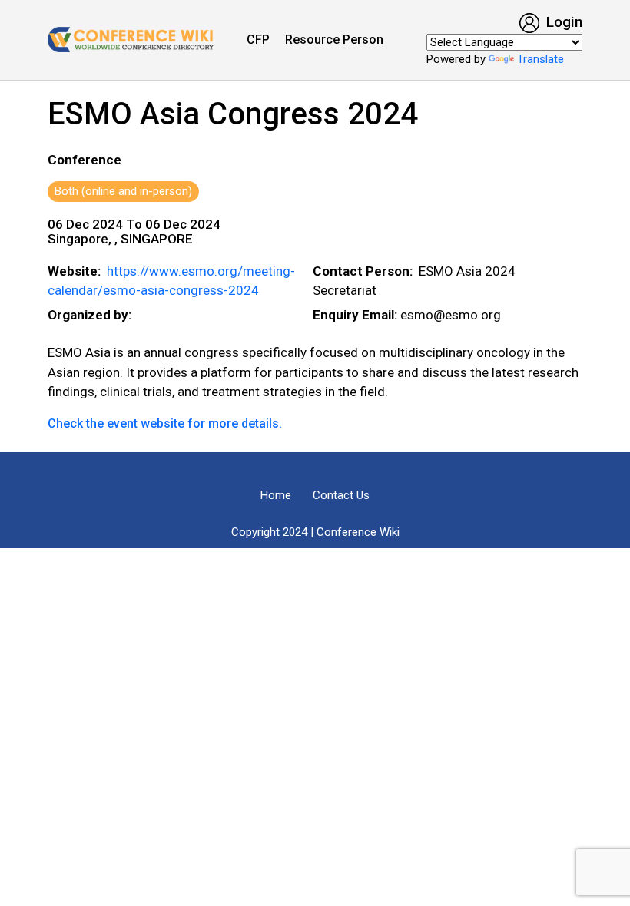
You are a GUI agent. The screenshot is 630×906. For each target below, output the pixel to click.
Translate (540, 59)
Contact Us (341, 495)
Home (275, 495)
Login (562, 22)
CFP (258, 39)
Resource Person (334, 39)
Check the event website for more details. (165, 423)
